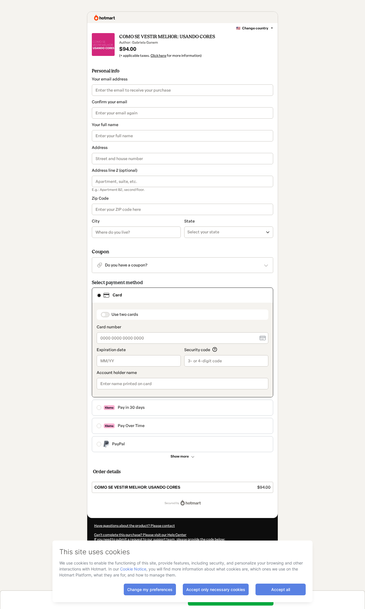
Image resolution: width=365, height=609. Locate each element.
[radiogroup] (182, 370)
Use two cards (124, 314)
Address (100, 147)
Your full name (105, 124)
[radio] (99, 295)
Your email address (109, 79)
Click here (158, 56)
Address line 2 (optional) (114, 170)
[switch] (105, 314)
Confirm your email (109, 102)
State (189, 221)
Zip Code (100, 198)
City (96, 221)
